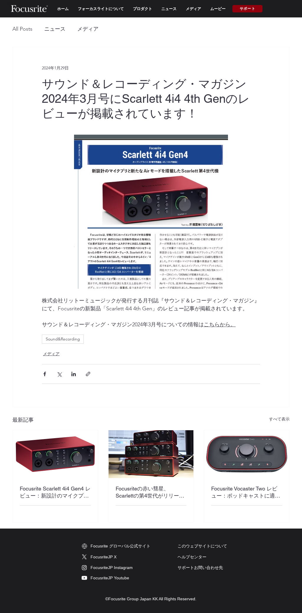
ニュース (54, 29)
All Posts (22, 29)
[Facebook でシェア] (44, 374)
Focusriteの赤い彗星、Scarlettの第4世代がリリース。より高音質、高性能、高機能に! (150, 492)
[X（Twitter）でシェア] (59, 374)
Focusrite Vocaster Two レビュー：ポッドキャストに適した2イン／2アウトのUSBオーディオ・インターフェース (246, 492)
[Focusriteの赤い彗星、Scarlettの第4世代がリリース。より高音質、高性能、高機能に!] (151, 454)
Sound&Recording (63, 339)
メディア (88, 29)
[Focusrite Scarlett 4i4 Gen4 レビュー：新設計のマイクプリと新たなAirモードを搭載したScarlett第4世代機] (55, 454)
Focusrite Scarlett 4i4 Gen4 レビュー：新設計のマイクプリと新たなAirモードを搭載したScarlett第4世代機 (55, 492)
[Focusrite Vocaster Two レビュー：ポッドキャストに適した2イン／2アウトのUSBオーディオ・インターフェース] (246, 454)
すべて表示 (279, 419)
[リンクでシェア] (88, 374)
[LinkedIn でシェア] (73, 374)
